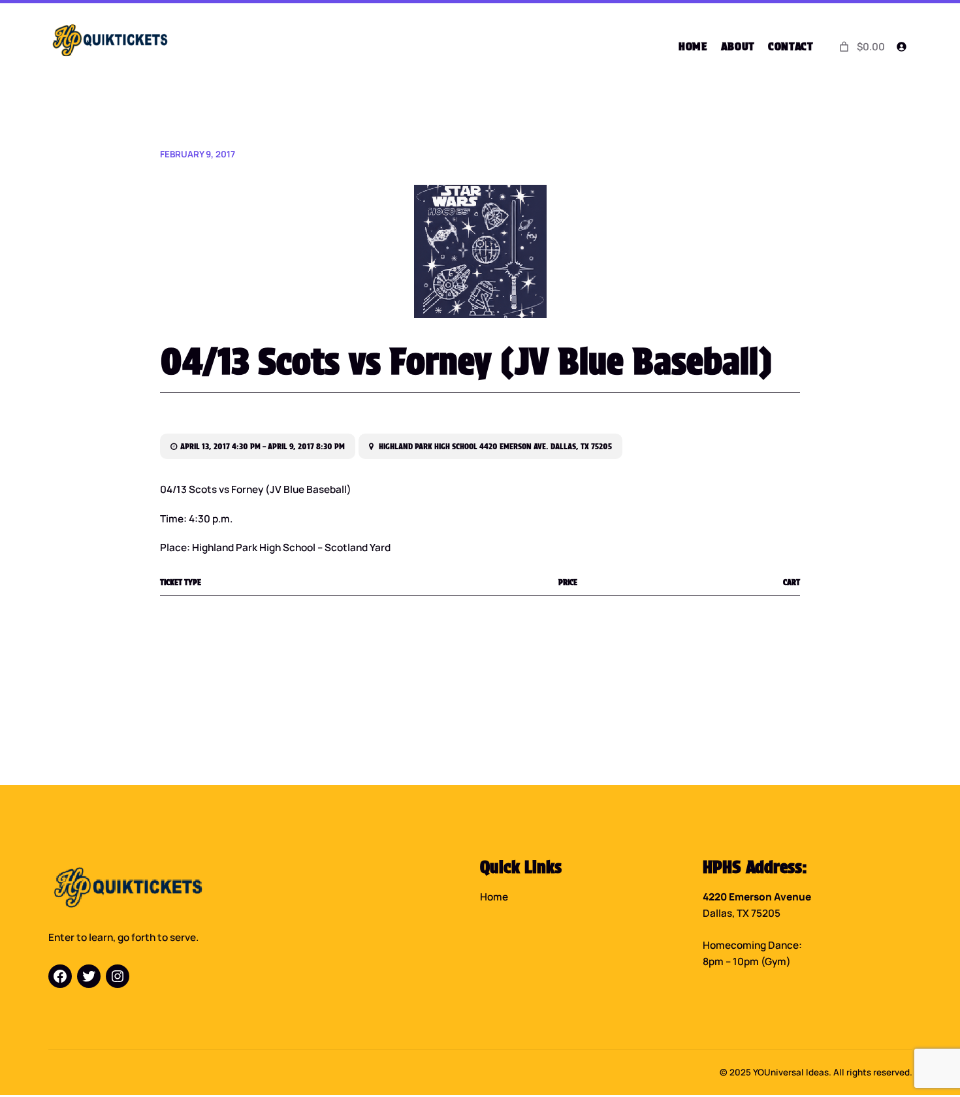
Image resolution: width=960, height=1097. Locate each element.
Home (494, 897)
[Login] (901, 47)
